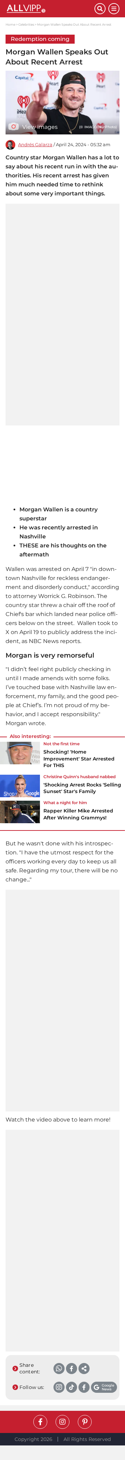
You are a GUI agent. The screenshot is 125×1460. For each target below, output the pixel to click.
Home (10, 24)
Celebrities (26, 24)
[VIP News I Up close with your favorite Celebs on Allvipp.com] (50, 8)
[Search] (100, 8)
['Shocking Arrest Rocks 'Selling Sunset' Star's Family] (20, 786)
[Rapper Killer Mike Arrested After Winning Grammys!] (20, 812)
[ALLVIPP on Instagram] (62, 1422)
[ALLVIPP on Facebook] (40, 1422)
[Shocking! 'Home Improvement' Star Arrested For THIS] (20, 757)
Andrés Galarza (35, 144)
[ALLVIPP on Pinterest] (85, 1422)
